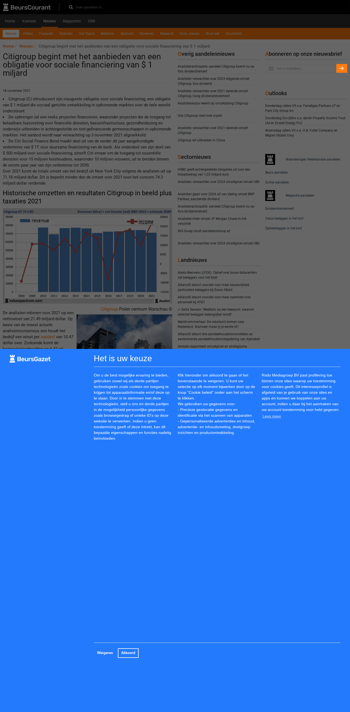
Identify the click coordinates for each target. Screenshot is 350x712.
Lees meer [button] (271, 416)
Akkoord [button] (128, 653)
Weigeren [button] (105, 653)
